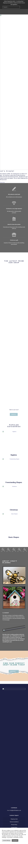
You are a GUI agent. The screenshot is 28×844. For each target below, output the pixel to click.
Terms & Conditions (14, 821)
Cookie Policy (14, 827)
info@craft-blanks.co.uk (15, 810)
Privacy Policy (14, 824)
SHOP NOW (13, 671)
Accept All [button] (15, 840)
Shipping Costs (14, 819)
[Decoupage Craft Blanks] (14, 12)
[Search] (23, 2)
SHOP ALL (13, 414)
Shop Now (2, 182)
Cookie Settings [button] (6, 840)
